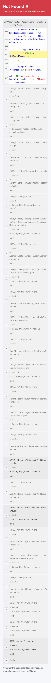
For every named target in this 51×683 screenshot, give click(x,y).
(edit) (19, 25)
